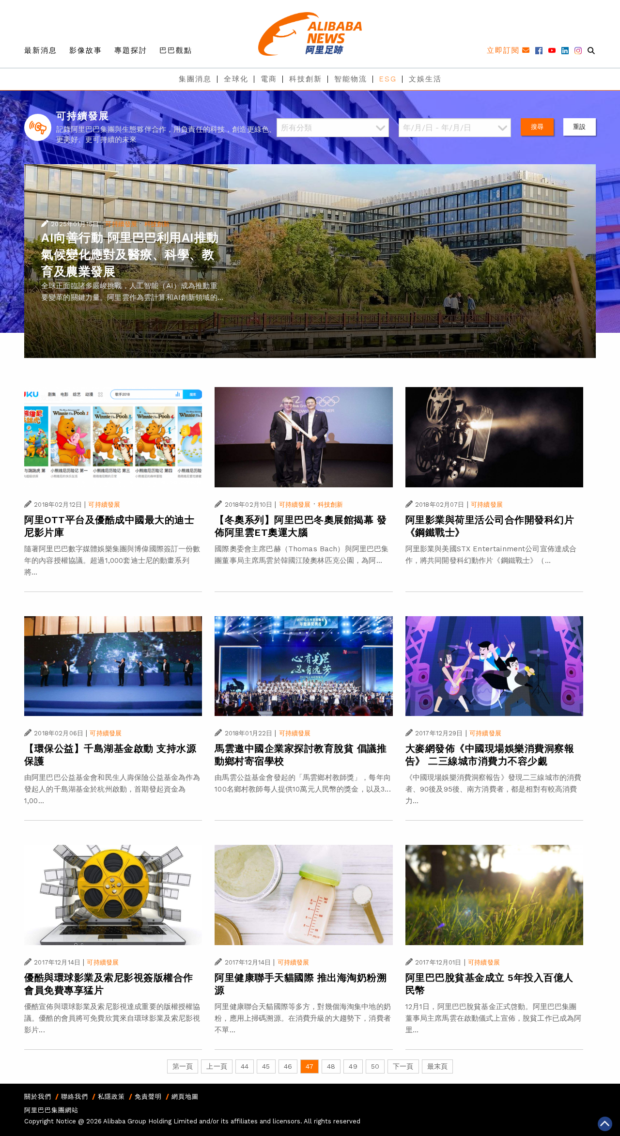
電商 (269, 79)
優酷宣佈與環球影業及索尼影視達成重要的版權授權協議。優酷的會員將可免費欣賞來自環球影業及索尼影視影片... (112, 1018)
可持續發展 (121, 224)
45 (266, 1066)
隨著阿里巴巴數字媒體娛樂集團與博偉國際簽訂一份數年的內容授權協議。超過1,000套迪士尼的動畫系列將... (112, 560)
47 (309, 1066)
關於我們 (37, 1096)
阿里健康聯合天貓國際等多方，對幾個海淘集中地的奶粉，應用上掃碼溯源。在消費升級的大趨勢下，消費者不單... (303, 1018)
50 (375, 1066)
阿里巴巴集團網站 (51, 1110)
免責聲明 (148, 1096)
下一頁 (403, 1066)
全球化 (236, 79)
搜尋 (537, 126)
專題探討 (130, 50)
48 (331, 1066)
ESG (388, 79)
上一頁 (216, 1066)
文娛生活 (425, 79)
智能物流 (350, 79)
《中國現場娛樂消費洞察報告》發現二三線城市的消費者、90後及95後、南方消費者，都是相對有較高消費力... (493, 789)
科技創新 (305, 79)
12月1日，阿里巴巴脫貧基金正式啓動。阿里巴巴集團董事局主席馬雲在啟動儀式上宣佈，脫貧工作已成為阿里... (493, 1018)
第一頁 (182, 1066)
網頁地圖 (185, 1096)
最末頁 (437, 1066)
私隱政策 (111, 1096)
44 (244, 1066)
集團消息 (195, 79)
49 (353, 1066)
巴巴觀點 (175, 50)
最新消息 (40, 50)
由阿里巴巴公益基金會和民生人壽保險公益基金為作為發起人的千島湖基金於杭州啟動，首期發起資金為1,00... (112, 789)
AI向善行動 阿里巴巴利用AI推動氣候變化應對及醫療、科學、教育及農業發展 (130, 255)
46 (288, 1066)
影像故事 (85, 50)
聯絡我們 (74, 1096)
